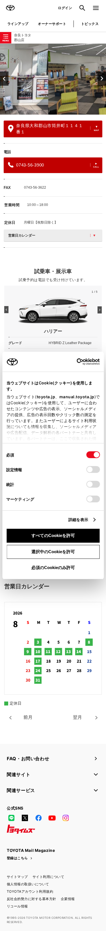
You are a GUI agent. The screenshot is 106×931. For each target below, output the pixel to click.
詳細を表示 (78, 519)
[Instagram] (65, 817)
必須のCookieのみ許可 (53, 567)
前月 (28, 717)
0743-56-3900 (30, 165)
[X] (24, 817)
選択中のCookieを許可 (53, 551)
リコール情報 (17, 906)
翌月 (77, 717)
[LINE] (11, 817)
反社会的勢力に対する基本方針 (31, 899)
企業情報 (68, 899)
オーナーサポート (52, 24)
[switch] (93, 469)
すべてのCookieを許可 (53, 535)
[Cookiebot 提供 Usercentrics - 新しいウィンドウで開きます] (74, 361)
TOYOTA (10, 8)
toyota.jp (45, 396)
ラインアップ (18, 24)
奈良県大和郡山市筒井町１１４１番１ (49, 128)
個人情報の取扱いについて (28, 884)
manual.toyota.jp (76, 396)
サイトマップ (17, 877)
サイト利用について (48, 877)
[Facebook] (38, 817)
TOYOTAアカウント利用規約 (30, 891)
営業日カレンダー (21, 235)
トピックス (90, 24)
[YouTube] (52, 817)
